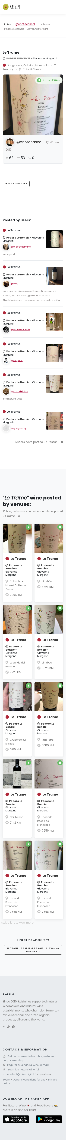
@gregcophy (18, 428)
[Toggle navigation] (59, 7)
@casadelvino (19, 391)
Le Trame (18, 558)
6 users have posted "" (37, 442)
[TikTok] (8, 1027)
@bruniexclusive (20, 329)
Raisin (7, 24)
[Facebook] (13, 1027)
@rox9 (14, 283)
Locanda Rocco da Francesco (44, 821)
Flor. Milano (16, 817)
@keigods (17, 360)
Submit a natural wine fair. (24, 1069)
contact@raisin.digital (20, 1074)
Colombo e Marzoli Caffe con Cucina (16, 585)
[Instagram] (4, 1027)
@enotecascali (25, 24)
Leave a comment (16, 183)
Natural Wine (17, 1105)
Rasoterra (48, 740)
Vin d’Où (47, 581)
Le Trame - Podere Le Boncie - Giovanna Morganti (33, 950)
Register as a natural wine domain (28, 1065)
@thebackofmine (21, 246)
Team (7, 1079)
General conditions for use (29, 1079)
